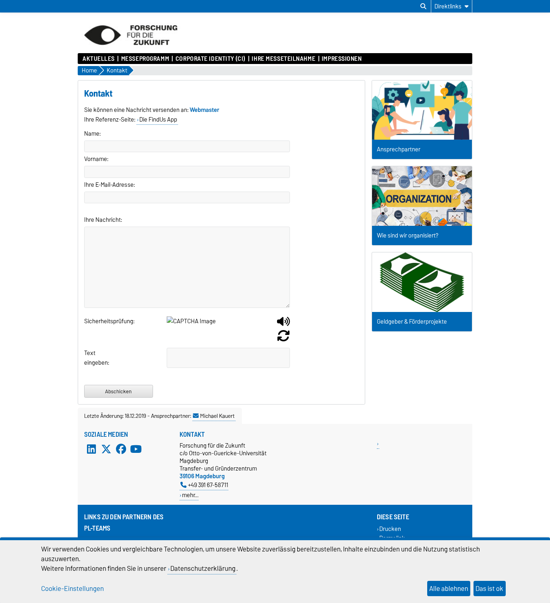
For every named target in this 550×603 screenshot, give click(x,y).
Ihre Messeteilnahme (283, 59)
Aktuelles (99, 59)
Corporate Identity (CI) (210, 59)
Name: (92, 133)
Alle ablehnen (448, 588)
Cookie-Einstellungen (72, 588)
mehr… (190, 495)
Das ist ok (489, 588)
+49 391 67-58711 (208, 485)
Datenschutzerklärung (203, 568)
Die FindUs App (158, 119)
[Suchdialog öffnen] (423, 6)
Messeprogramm (145, 59)
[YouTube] (135, 449)
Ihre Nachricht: (103, 220)
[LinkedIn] (91, 449)
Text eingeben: (93, 358)
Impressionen (342, 59)
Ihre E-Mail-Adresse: (109, 185)
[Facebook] (121, 449)
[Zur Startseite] (131, 49)
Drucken (390, 528)
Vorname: (96, 159)
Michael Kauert (217, 416)
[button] (283, 324)
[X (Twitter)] (106, 449)
